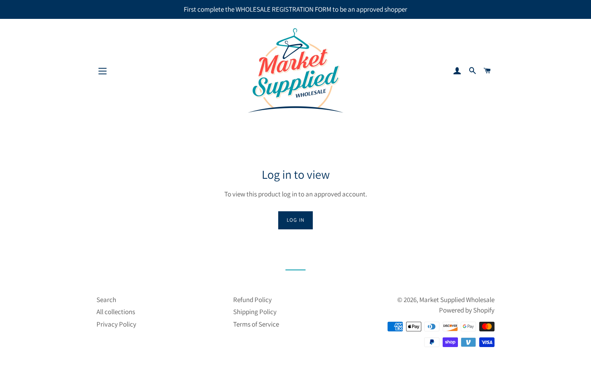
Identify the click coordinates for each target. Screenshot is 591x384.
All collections (115, 311)
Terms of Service (256, 324)
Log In (296, 220)
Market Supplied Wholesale (457, 299)
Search (106, 299)
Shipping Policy (255, 311)
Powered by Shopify (467, 310)
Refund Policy (252, 299)
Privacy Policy (116, 324)
